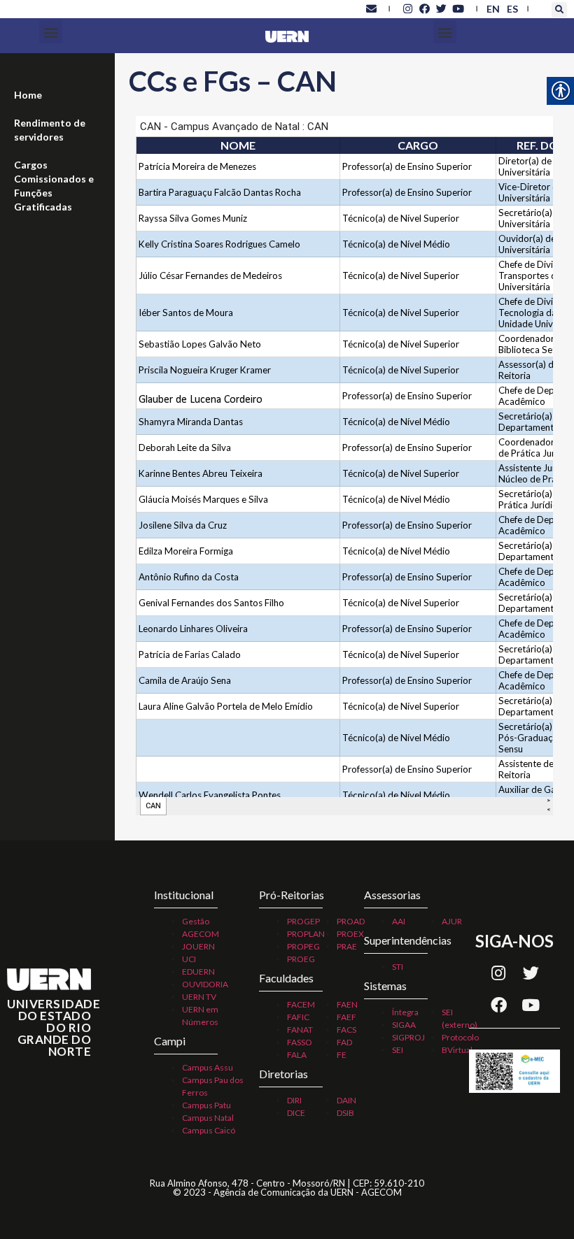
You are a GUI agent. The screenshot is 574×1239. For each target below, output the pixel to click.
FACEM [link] (301, 1004)
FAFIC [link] (298, 1017)
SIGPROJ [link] (408, 1037)
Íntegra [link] (405, 1012)
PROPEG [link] (303, 946)
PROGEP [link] (303, 921)
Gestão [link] (195, 921)
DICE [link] (296, 1113)
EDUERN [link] (198, 971)
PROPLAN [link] (306, 934)
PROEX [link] (350, 934)
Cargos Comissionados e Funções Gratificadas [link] (54, 186)
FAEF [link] (346, 1017)
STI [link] (397, 966)
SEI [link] (397, 1050)
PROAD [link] (351, 921)
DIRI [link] (294, 1100)
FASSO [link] (299, 1042)
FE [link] (341, 1055)
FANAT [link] (300, 1029)
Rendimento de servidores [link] (49, 130)
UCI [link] (189, 959)
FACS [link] (346, 1029)
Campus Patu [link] (206, 1105)
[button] (559, 9)
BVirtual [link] (457, 1050)
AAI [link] (398, 921)
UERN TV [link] (199, 996)
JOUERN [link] (198, 946)
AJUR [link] (452, 921)
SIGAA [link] (404, 1024)
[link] (371, 8)
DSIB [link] (345, 1113)
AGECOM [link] (200, 934)
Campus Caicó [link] (208, 1130)
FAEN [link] (347, 1004)
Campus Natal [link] (208, 1117)
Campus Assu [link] (207, 1067)
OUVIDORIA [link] (205, 984)
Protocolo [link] (460, 1037)
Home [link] (28, 95)
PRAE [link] (347, 946)
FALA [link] (297, 1055)
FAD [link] (344, 1042)
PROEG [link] (301, 959)
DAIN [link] (346, 1100)
